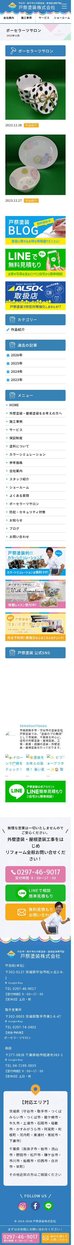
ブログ (14, 528)
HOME (14, 405)
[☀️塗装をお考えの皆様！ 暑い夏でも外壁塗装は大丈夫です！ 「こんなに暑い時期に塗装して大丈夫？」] (35, 764)
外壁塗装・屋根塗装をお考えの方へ (35, 413)
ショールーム (62, 17)
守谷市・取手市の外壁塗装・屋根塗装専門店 (40, 6)
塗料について (19, 446)
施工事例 (26, 17)
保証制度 (16, 438)
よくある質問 (19, 495)
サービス (44, 17)
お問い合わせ (19, 536)
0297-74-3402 (24, 1026)
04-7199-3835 (24, 1065)
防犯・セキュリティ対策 (27, 512)
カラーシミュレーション (27, 454)
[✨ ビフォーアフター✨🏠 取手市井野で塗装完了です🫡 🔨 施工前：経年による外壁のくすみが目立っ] (56, 764)
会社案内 (8, 17)
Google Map (15, 982)
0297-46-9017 (24, 988)
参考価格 (16, 462)
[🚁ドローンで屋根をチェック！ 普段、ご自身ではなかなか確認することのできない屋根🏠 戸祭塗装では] (14, 764)
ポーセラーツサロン (24, 504)
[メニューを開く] (64, 6)
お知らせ (16, 520)
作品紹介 (18, 329)
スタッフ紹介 (19, 479)
